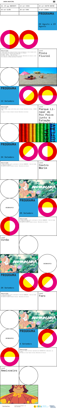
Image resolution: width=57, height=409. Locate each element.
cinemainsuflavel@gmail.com (20, 405)
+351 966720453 (17, 406)
